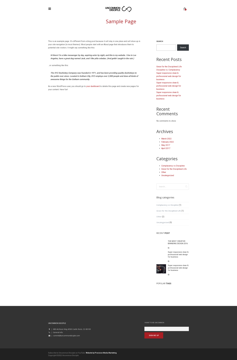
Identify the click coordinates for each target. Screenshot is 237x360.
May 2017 (165, 145)
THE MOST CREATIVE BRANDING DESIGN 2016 (178, 242)
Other (163, 172)
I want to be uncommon (154, 323)
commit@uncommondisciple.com (66, 335)
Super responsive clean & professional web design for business (168, 76)
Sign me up (154, 335)
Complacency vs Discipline (173, 166)
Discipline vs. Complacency (168, 70)
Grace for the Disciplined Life (169, 66)
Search (159, 41)
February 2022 (167, 142)
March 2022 (166, 139)
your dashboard (93, 86)
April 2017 (165, 148)
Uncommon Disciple (67, 353)
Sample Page (121, 21)
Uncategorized (167, 175)
